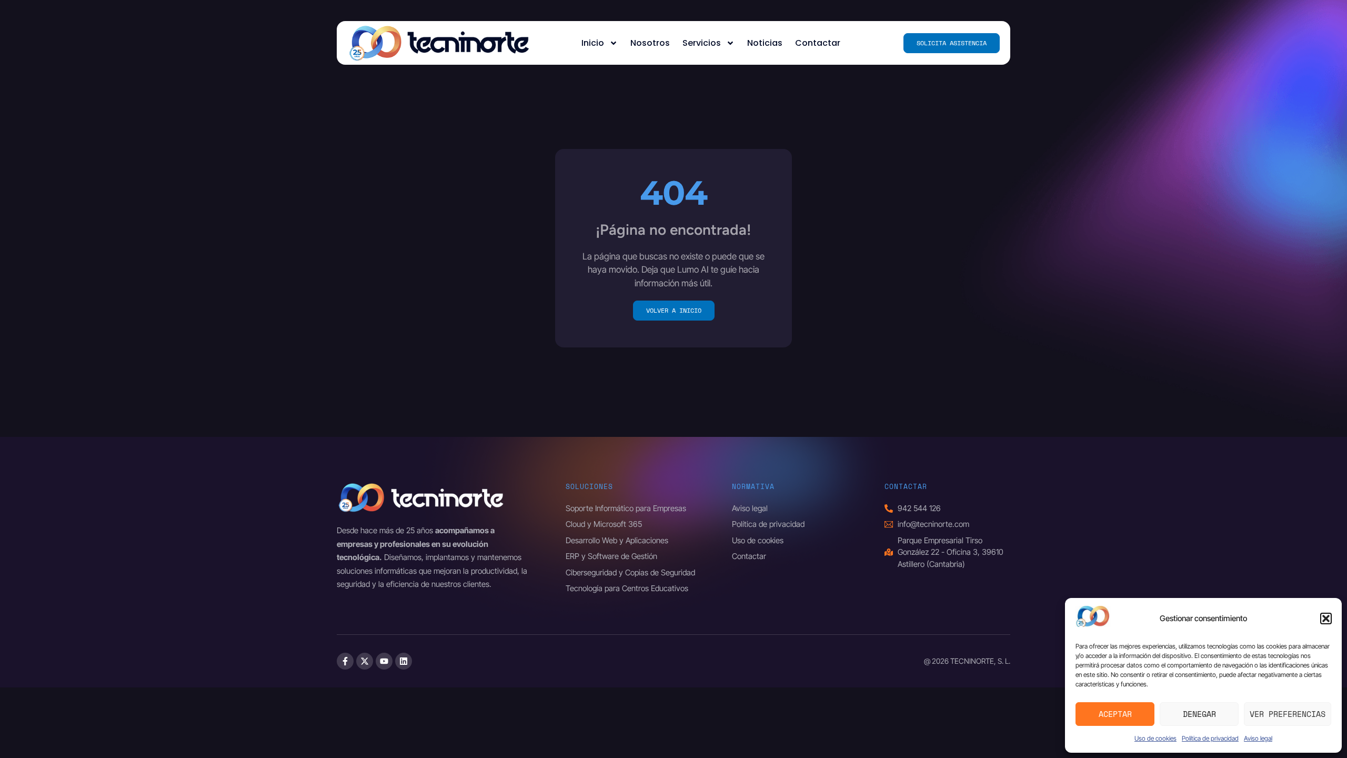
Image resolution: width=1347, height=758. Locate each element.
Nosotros (650, 43)
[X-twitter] (364, 661)
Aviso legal (1258, 738)
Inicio (592, 43)
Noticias (764, 43)
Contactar (817, 43)
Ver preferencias (1287, 714)
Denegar (1199, 714)
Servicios (701, 43)
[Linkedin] (403, 661)
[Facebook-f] (345, 661)
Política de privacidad (1210, 738)
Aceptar (1115, 714)
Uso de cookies (1155, 738)
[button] (1326, 618)
